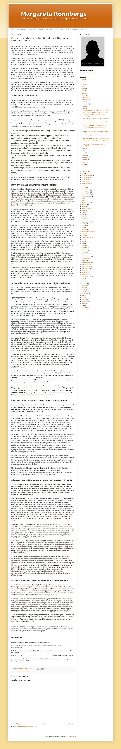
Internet (84, 225)
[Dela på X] (40, 669)
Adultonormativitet (20, 671)
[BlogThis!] (38, 669)
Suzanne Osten (86, 301)
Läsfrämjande (85, 258)
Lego (83, 241)
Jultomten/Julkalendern (88, 231)
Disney (83, 206)
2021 (83, 86)
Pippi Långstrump (86, 276)
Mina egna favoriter (87, 268)
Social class (85, 293)
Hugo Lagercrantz (86, 222)
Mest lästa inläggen (87, 264)
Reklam (84, 287)
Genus (83, 216)
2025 (83, 80)
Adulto (83, 173)
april (84, 153)
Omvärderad (85, 274)
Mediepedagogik (86, 262)
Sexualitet (84, 291)
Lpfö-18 (84, 253)
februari (85, 157)
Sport (83, 297)
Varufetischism (85, 307)
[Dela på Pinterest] (44, 669)
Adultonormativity (86, 177)
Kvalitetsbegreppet (86, 237)
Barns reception (86, 193)
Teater (83, 303)
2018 (83, 93)
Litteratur (84, 251)
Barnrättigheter (85, 191)
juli (84, 108)
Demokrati (84, 204)
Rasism (84, 285)
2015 (83, 164)
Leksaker (27, 671)
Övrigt (83, 309)
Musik (83, 270)
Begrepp (32, 29)
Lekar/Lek (84, 247)
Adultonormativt (86, 179)
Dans (83, 200)
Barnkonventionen (86, 189)
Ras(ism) (84, 284)
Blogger (74, 736)
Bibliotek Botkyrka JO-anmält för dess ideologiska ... (96, 110)
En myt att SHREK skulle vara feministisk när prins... (96, 138)
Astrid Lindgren (86, 183)
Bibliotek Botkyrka (86, 195)
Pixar (83, 278)
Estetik (83, 212)
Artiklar (49, 29)
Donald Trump (85, 208)
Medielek (84, 260)
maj (84, 150)
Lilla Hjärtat (60, 29)
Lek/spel (84, 245)
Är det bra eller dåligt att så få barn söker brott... (95, 125)
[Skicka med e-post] (37, 669)
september (86, 104)
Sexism (84, 289)
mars (84, 155)
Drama (83, 210)
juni (84, 148)
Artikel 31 (84, 181)
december (86, 97)
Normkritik (84, 272)
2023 (83, 82)
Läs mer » (94, 73)
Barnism (84, 187)
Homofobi (84, 218)
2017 (83, 95)
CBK (83, 198)
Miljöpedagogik (86, 266)
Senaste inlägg (16, 724)
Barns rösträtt (72, 29)
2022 (83, 84)
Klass (83, 233)
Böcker (41, 29)
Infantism (84, 224)
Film (83, 214)
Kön (83, 239)
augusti (85, 106)
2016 (83, 162)
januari (85, 159)
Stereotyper (85, 299)
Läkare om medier (86, 255)
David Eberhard (86, 202)
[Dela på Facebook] (42, 669)
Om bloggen (21, 29)
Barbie (83, 185)
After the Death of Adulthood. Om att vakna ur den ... (96, 112)
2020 (83, 88)
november (86, 99)
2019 (83, 91)
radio (83, 282)
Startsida (43, 724)
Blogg (12, 29)
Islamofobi (84, 229)
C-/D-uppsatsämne (87, 196)
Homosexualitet (86, 220)
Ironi (83, 227)
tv (82, 305)
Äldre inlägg (71, 724)
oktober (85, 101)
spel (83, 295)
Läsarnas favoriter (86, 257)
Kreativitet (84, 235)
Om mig (83, 29)
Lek (83, 243)
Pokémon (84, 280)
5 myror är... (85, 171)
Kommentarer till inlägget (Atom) (28, 726)
